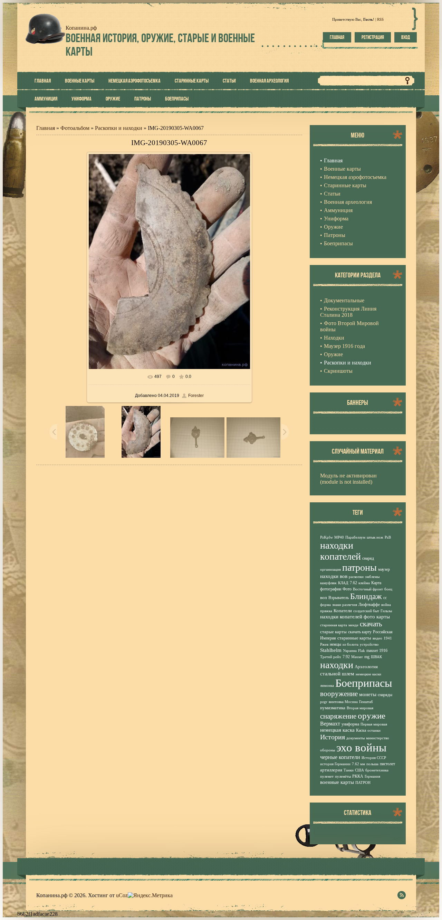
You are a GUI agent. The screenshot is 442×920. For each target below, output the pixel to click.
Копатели (343, 610)
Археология (366, 666)
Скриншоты (338, 371)
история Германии (335, 764)
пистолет (387, 763)
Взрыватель (338, 597)
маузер (384, 569)
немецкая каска (337, 730)
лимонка (327, 685)
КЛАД (343, 583)
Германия (372, 776)
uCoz (122, 895)
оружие (371, 715)
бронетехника (376, 770)
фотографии (330, 589)
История (332, 737)
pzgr (323, 702)
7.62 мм (358, 764)
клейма (364, 583)
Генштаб (366, 702)
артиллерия (331, 769)
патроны (359, 567)
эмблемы (372, 577)
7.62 (353, 582)
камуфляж (328, 583)
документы (355, 738)
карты (383, 616)
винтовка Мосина (343, 702)
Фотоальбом (74, 128)
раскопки (356, 577)
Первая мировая (374, 724)
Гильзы (386, 611)
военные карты (337, 782)
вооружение (339, 694)
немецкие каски (368, 674)
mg (366, 656)
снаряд (368, 558)
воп (323, 597)
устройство (369, 644)
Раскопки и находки (118, 128)
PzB (388, 537)
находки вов (333, 576)
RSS (380, 19)
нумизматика (332, 707)
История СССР (374, 758)
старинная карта (333, 625)
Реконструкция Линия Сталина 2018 (348, 312)
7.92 (346, 656)
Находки (334, 338)
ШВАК (376, 657)
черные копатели (340, 757)
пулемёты (343, 776)
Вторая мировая (360, 708)
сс (385, 597)
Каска (361, 730)
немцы (335, 644)
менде (353, 625)
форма (325, 605)
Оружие (333, 354)
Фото (347, 589)
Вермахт (330, 724)
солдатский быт (366, 611)
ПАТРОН (363, 783)
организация (330, 569)
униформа (350, 724)
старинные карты (354, 638)
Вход (405, 37)
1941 (388, 638)
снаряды (385, 694)
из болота (350, 644)
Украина (350, 651)
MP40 (339, 537)
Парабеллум (355, 537)
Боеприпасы (363, 683)
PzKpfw (326, 537)
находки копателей (340, 551)
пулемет (327, 776)
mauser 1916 (376, 650)
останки (374, 730)
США (359, 770)
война (386, 605)
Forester (196, 395)
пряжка (326, 611)
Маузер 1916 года (344, 346)
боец (388, 589)
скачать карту (360, 631)
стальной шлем (337, 673)
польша (372, 764)
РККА (357, 776)
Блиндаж (366, 596)
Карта (376, 582)
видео (377, 638)
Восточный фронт (368, 589)
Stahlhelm (331, 650)
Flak (361, 651)
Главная (337, 37)
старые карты (333, 631)
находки (336, 665)
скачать (371, 624)
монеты (367, 694)
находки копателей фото (347, 616)
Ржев (324, 644)
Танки (349, 770)
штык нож (375, 537)
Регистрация (373, 37)
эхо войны (361, 747)
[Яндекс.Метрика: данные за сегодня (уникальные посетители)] (150, 895)
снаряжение (338, 716)
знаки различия (344, 605)
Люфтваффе (369, 604)
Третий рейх (330, 657)
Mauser (357, 657)
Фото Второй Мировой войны (349, 326)
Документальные (344, 300)
